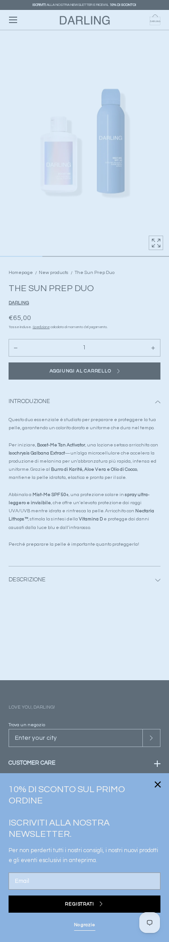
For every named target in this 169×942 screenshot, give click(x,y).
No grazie (84, 924)
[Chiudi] (84, 471)
